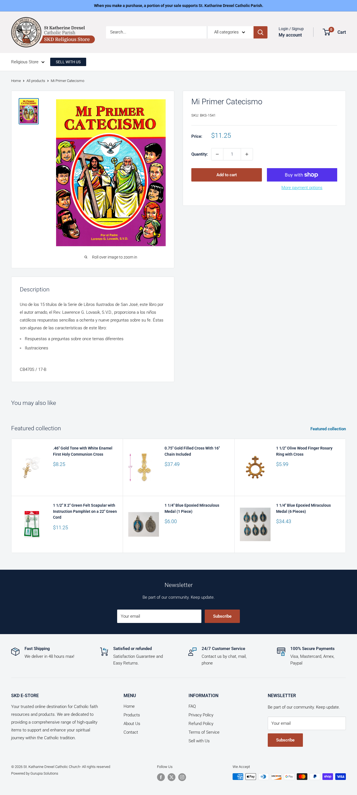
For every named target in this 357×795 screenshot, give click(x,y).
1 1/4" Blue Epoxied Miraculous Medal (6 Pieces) (303, 508)
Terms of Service (204, 732)
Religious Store (24, 61)
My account (290, 35)
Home (16, 81)
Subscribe (222, 616)
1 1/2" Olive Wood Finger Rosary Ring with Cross (304, 451)
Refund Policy (201, 723)
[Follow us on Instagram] (182, 777)
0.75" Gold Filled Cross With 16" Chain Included (192, 451)
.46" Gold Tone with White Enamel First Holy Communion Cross (82, 451)
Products (132, 714)
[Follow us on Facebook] (161, 777)
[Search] (260, 32)
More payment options (301, 187)
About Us (132, 723)
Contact (131, 732)
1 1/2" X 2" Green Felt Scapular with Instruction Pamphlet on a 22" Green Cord (85, 511)
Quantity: (199, 154)
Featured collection (328, 428)
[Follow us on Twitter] (171, 777)
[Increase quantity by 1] (247, 154)
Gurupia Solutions (44, 773)
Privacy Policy (201, 714)
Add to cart (226, 174)
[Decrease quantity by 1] (217, 154)
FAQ (192, 706)
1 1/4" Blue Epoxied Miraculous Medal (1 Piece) (192, 508)
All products (35, 81)
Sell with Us (199, 740)
